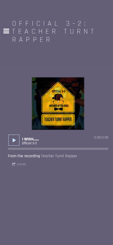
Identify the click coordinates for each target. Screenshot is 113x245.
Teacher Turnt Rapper (59, 156)
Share (22, 164)
